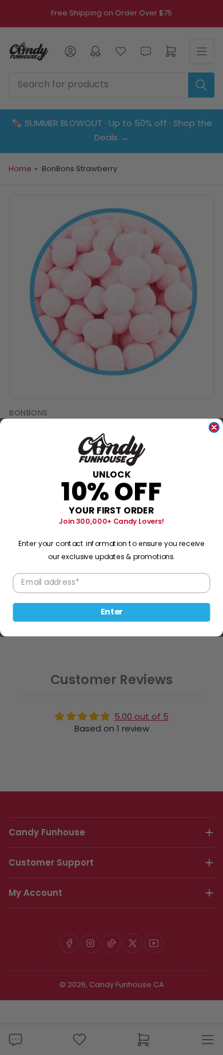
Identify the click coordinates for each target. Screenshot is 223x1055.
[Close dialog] (214, 427)
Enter (112, 612)
